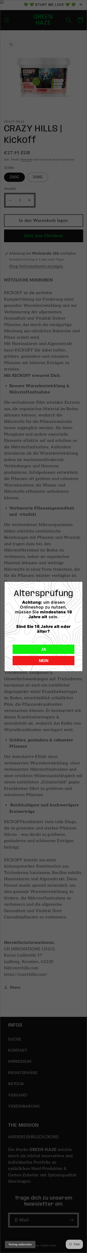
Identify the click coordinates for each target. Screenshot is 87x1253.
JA (43, 649)
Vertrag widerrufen (20, 1244)
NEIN (43, 660)
